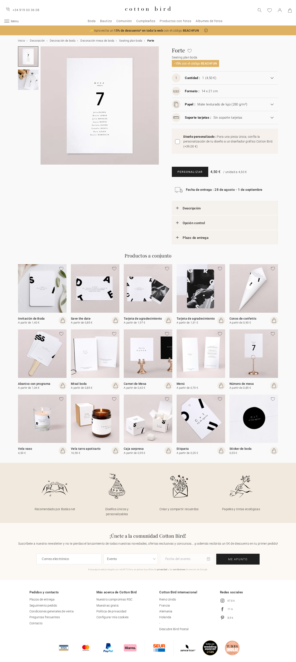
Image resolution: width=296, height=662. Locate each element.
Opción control (194, 223)
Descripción (192, 208)
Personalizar (190, 171)
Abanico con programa (34, 383)
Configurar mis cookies (112, 617)
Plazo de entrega (195, 238)
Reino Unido (167, 599)
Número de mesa (241, 383)
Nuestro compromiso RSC (114, 599)
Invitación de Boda (31, 318)
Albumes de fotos (209, 21)
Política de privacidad (111, 611)
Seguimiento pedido (43, 605)
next (43, 108)
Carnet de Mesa (135, 383)
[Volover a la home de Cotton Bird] (148, 14)
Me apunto (238, 559)
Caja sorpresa (134, 448)
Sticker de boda (240, 448)
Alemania (165, 611)
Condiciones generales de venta (51, 611)
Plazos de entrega (42, 599)
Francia (164, 605)
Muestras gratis (107, 605)
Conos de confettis (242, 318)
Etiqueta (183, 448)
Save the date (81, 318)
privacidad (162, 569)
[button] (206, 30)
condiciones (179, 569)
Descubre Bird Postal (174, 629)
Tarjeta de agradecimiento (143, 318)
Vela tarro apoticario (86, 448)
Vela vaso (25, 448)
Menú (181, 383)
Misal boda (79, 383)
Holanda (165, 617)
